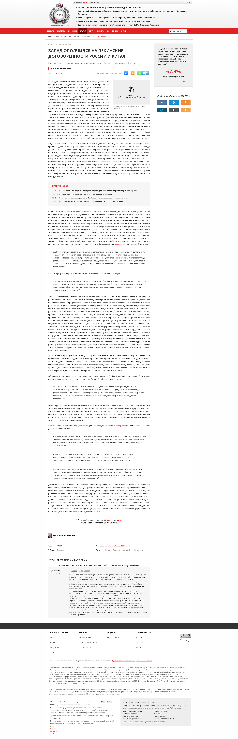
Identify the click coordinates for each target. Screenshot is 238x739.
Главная (51, 44)
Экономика (81, 36)
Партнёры (140, 642)
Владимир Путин (127, 550)
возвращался (120, 244)
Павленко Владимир (64, 535)
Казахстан (53, 652)
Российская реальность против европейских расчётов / (114, 21)
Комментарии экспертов (88, 642)
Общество (91, 36)
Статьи (83, 31)
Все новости (60, 44)
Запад (136, 550)
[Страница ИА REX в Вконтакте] (162, 102)
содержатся (121, 425)
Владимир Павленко (112, 550)
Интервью (72, 31)
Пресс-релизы (53, 36)
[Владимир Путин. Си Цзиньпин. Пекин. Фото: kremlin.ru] (132, 92)
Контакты (139, 637)
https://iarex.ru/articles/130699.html (117, 546)
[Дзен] (174, 110)
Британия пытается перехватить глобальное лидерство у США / (118, 25)
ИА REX (59, 546)
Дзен (120, 520)
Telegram (63, 36)
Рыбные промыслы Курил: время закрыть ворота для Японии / (116, 17)
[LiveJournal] (162, 110)
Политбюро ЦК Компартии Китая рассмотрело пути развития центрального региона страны (98, 191)
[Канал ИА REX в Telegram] (174, 102)
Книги (91, 31)
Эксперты (61, 31)
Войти (187, 2)
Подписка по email (114, 637)
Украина (53, 642)
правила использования (85, 723)
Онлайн (124, 31)
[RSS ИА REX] (186, 110)
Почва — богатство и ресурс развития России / (109, 7)
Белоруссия (54, 648)
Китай (141, 550)
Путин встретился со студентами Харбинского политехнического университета (93, 198)
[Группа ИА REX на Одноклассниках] (186, 102)
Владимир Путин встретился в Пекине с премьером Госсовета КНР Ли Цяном (91, 201)
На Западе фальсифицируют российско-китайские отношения (85, 194)
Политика (72, 36)
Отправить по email (115, 73)
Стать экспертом (85, 648)
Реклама (139, 648)
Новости (50, 31)
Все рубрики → (102, 36)
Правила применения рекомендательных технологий (132, 661)
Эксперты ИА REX (85, 637)
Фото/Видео (112, 31)
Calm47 (57, 571)
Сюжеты (100, 31)
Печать (101, 73)
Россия (52, 637)
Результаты (185, 81)
